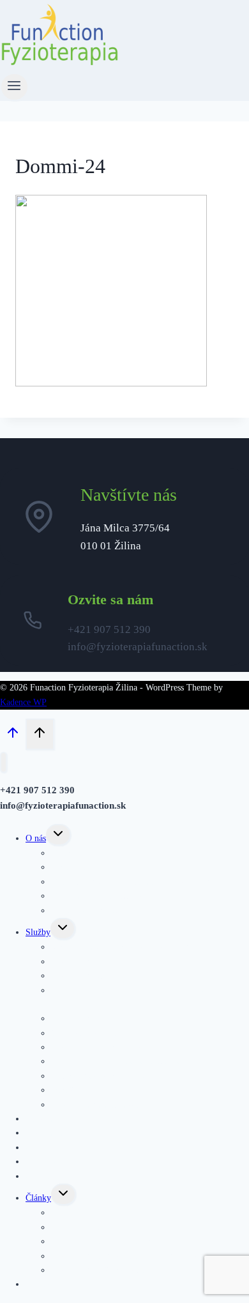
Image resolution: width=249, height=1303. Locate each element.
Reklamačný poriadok (90, 910)
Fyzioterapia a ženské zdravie (104, 1270)
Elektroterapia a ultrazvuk (98, 1104)
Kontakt (40, 1284)
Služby (38, 932)
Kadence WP (23, 702)
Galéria (39, 1176)
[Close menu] (3, 762)
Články (38, 1198)
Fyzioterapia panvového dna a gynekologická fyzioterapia (132, 997)
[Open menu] (14, 87)
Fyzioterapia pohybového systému (112, 961)
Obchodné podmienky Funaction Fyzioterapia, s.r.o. (145, 882)
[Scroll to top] (13, 736)
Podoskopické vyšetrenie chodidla (112, 1076)
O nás (36, 838)
